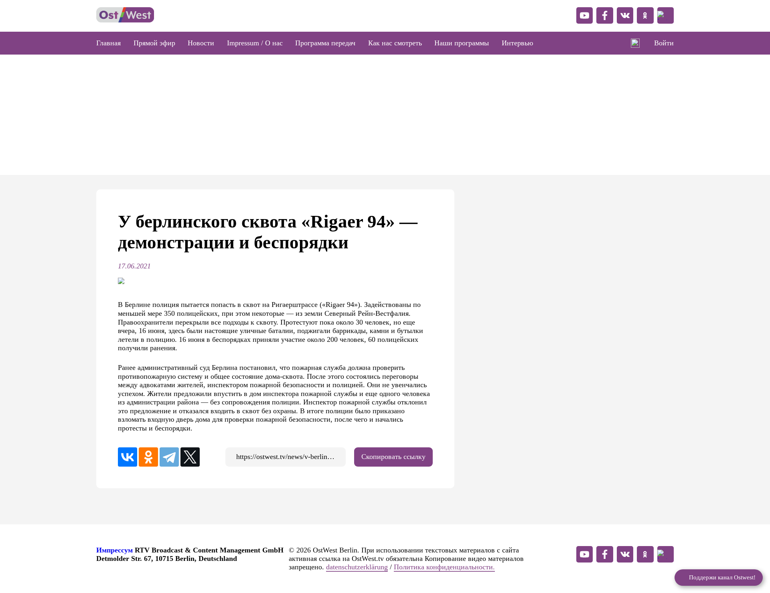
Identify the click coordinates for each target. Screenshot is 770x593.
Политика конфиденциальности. (444, 567)
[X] (190, 457)
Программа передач (325, 43)
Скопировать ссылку (393, 457)
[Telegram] (169, 457)
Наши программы (461, 43)
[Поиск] (635, 43)
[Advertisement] (385, 115)
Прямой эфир (154, 43)
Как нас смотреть (395, 43)
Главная (108, 43)
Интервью (517, 43)
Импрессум (114, 550)
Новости (201, 43)
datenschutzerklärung (357, 567)
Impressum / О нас (255, 43)
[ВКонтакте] (127, 457)
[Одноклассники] (148, 457)
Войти (664, 43)
